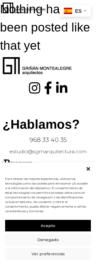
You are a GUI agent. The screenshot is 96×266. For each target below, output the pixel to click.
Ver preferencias (48, 253)
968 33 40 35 (48, 140)
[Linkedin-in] (61, 87)
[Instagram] (34, 87)
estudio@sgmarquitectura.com (48, 152)
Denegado (48, 239)
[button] (88, 168)
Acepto (48, 225)
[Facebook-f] (48, 87)
